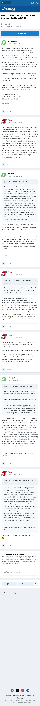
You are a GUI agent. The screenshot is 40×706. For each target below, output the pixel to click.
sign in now (15, 559)
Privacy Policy (18, 696)
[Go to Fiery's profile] (4, 121)
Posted (15, 44)
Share (10, 584)
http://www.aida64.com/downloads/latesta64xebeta (20, 351)
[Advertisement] (20, 617)
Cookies (20, 698)
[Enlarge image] (10, 316)
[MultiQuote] (3, 111)
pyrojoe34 (7, 24)
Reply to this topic (20, 33)
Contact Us (30, 696)
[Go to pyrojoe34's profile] (4, 42)
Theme (7, 696)
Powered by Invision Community (20, 703)
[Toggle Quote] (5, 182)
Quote (9, 111)
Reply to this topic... (13, 572)
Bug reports (17, 26)
